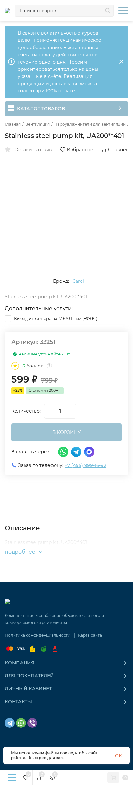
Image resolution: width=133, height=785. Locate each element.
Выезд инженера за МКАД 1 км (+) (55, 318)
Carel (78, 281)
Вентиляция (37, 124)
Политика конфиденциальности (37, 635)
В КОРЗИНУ (66, 432)
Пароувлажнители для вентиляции (90, 124)
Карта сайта (90, 635)
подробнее (20, 552)
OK (118, 755)
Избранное (80, 150)
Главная (13, 124)
